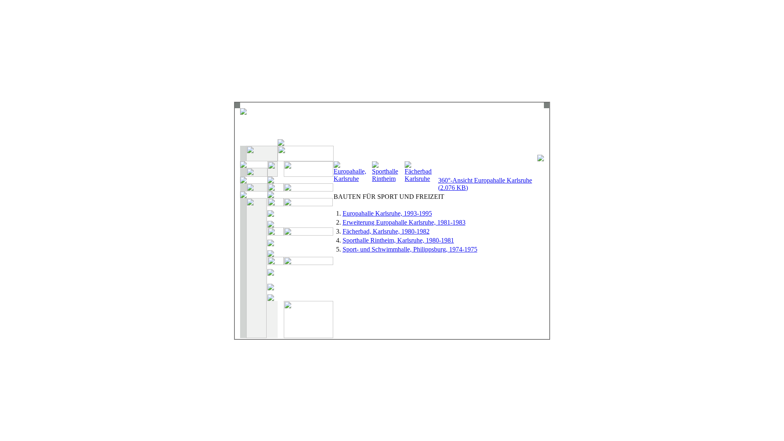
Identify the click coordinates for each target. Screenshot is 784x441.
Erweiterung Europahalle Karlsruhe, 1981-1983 (404, 222)
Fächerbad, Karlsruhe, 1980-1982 (386, 231)
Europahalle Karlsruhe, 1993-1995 (387, 213)
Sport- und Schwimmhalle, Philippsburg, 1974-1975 (410, 249)
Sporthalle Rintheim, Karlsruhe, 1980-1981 (398, 240)
